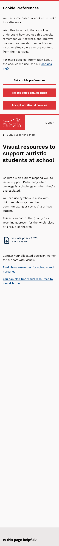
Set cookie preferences (29, 80)
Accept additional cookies (29, 105)
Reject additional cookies (29, 92)
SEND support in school (21, 134)
